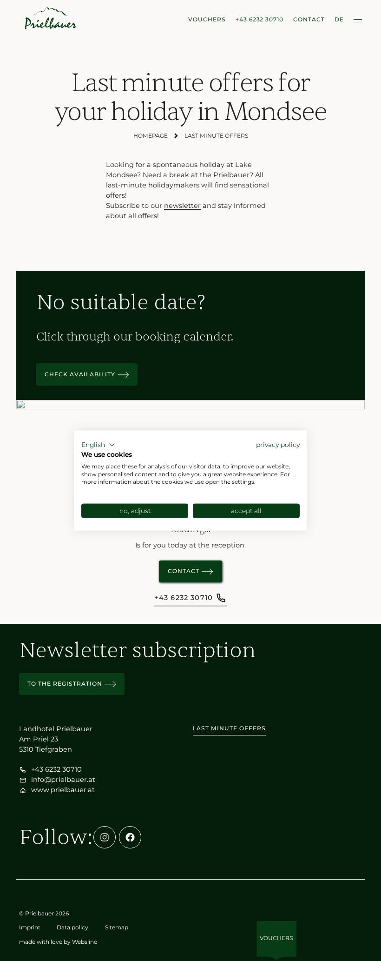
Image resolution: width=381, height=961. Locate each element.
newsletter (182, 205)
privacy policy (278, 444)
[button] (98, 445)
